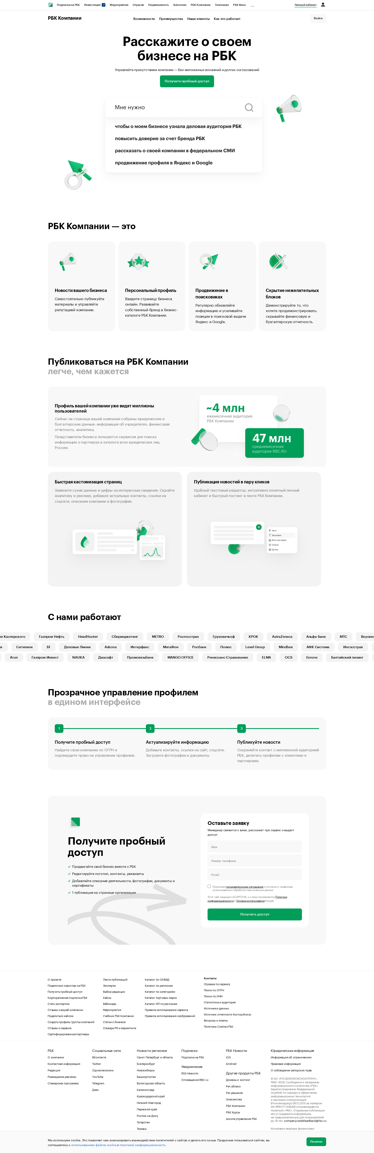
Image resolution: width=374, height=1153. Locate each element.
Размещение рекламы (62, 1076)
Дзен (95, 1089)
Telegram (98, 1083)
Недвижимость (158, 4)
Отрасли (138, 4)
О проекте (54, 979)
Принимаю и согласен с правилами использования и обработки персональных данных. (253, 888)
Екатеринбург (146, 1063)
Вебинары (109, 1003)
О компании (56, 1057)
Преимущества (171, 19)
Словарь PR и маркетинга (119, 1027)
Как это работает (227, 19)
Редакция (54, 1070)
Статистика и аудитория (220, 1002)
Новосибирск (146, 1070)
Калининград (145, 1089)
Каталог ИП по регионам (161, 1003)
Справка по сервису (217, 983)
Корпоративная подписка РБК (67, 997)
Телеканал (222, 4)
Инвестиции (92, 4)
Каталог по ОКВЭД (157, 979)
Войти (318, 18)
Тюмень (142, 1128)
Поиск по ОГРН (214, 990)
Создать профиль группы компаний (71, 1021)
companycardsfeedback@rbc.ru (305, 1120)
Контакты (210, 978)
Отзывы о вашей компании (65, 1009)
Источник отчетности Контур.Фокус (227, 1014)
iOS (228, 1057)
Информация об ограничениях (291, 1057)
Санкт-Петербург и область (155, 1057)
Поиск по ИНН (213, 996)
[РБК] (50, 5)
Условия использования (250, 900)
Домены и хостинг (238, 1079)
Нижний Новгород (149, 1102)
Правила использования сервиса (166, 1009)
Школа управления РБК (241, 1118)
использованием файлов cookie (93, 1144)
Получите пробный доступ (187, 81)
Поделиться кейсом (60, 1015)
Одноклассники (102, 1070)
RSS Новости (189, 1073)
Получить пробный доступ (65, 991)
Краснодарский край (150, 1096)
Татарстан (143, 1122)
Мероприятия (119, 4)
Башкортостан (146, 1076)
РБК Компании (201, 4)
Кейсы (107, 997)
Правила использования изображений (170, 1015)
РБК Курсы (233, 1112)
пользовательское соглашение (244, 886)
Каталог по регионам (158, 985)
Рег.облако (233, 1086)
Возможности (144, 19)
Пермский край (147, 1109)
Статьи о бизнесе (114, 1021)
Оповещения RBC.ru (194, 1079)
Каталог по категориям (160, 991)
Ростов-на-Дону (147, 1115)
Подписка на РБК (68, 4)
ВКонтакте (99, 1057)
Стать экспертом (58, 1003)
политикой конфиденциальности (142, 1144)
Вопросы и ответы (216, 1020)
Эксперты (109, 985)
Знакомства (234, 1099)
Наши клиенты (198, 19)
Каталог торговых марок (161, 997)
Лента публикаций (115, 979)
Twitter (96, 1063)
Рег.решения (234, 1092)
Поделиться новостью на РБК (67, 985)
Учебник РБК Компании (118, 1015)
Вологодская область (151, 1083)
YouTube (97, 1076)
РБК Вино (239, 4)
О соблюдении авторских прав (291, 1070)
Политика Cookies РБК (218, 1026)
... (253, 4)
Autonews (179, 4)
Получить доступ (254, 914)
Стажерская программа (63, 1083)
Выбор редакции (114, 991)
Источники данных (216, 1008)
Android (231, 1063)
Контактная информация (64, 1063)
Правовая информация (286, 1063)
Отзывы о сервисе (59, 1027)
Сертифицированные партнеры (68, 1034)
